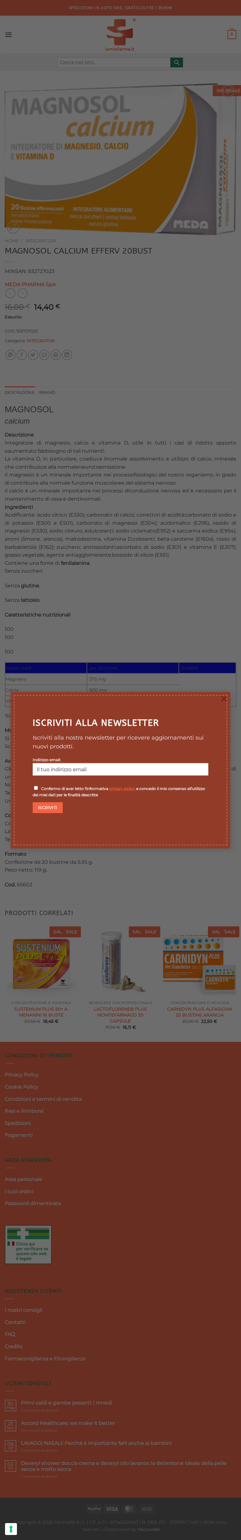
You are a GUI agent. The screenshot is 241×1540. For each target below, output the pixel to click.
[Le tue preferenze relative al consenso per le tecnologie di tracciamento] (11, 1529)
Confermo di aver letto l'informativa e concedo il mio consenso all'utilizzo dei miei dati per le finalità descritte (119, 791)
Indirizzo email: (47, 759)
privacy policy (122, 788)
